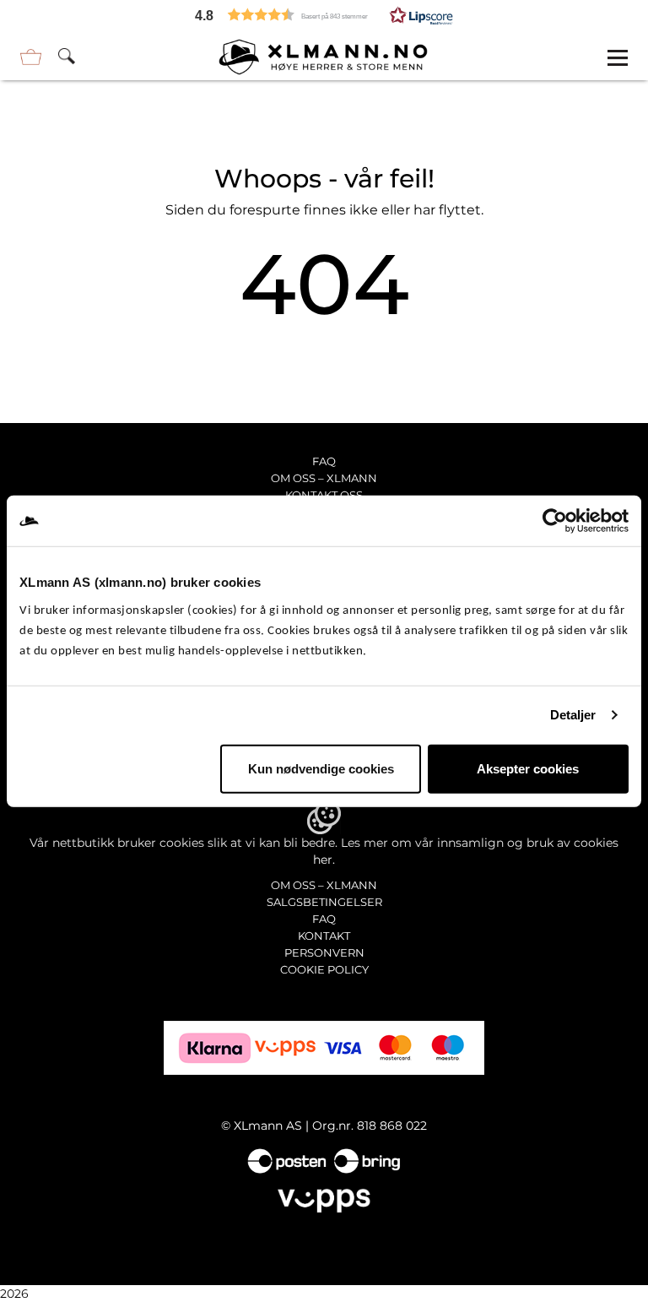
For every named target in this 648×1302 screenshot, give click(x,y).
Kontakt (324, 935)
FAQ (324, 461)
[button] (324, 15)
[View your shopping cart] (30, 56)
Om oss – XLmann (324, 478)
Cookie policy (324, 969)
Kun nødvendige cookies (321, 768)
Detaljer (573, 715)
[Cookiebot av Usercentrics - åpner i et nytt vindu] (555, 521)
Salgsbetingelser (324, 902)
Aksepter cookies (528, 768)
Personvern (324, 952)
